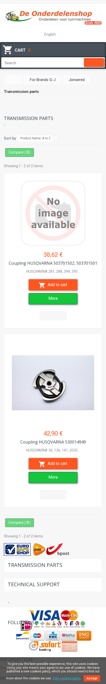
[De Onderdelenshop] (53, 17)
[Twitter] (19, 631)
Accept (91, 678)
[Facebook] (12, 631)
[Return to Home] (13, 79)
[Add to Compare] (53, 315)
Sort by (10, 138)
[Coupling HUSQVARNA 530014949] (53, 380)
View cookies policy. (66, 678)
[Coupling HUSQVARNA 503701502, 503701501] (53, 210)
